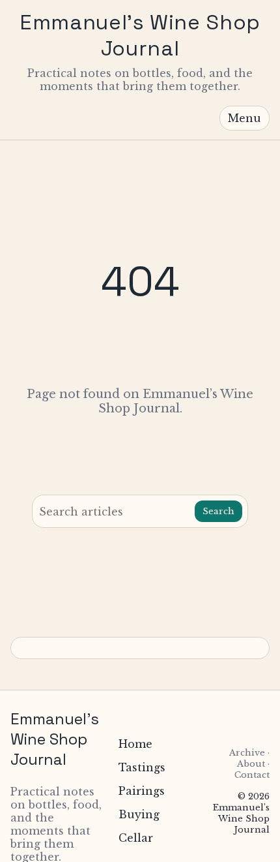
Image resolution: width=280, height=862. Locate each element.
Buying (139, 814)
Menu (244, 118)
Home (135, 743)
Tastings (142, 767)
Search (218, 511)
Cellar (136, 837)
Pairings (142, 790)
